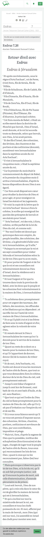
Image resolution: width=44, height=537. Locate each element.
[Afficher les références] (23, 21)
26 (3, 464)
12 (3, 221)
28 (3, 498)
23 (3, 397)
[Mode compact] (26, 21)
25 (3, 434)
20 (3, 346)
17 (3, 299)
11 (3, 204)
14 (3, 248)
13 (3, 231)
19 (3, 332)
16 (3, 278)
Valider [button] (37, 531)
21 (3, 363)
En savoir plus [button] (8, 534)
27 (3, 485)
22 (3, 383)
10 (3, 190)
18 (3, 319)
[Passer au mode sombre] (33, 3)
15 (3, 261)
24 (3, 414)
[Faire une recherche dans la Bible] (27, 3)
